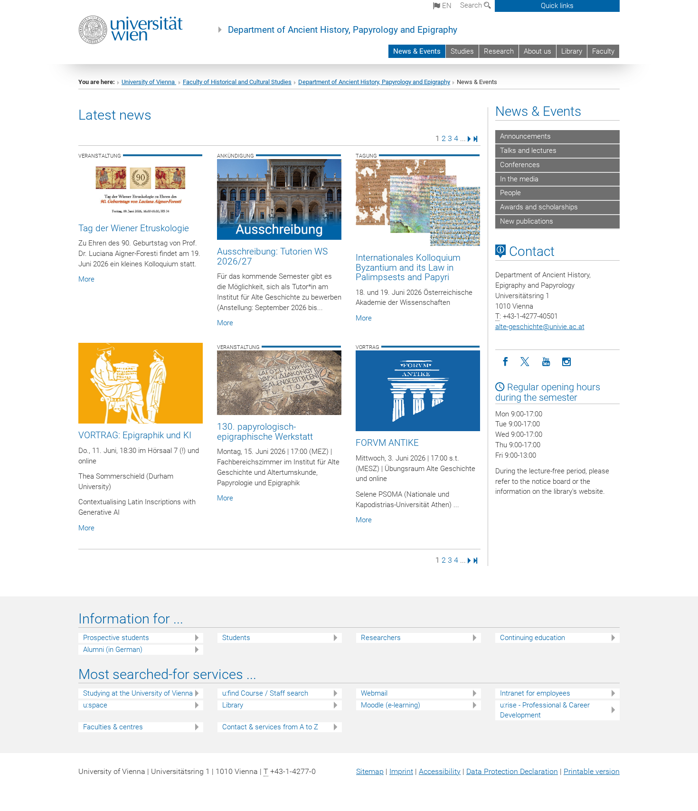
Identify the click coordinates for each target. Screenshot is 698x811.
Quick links (557, 5)
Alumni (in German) (112, 649)
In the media (519, 179)
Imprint (401, 771)
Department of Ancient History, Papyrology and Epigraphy (342, 30)
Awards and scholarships (539, 207)
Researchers (381, 637)
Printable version (592, 771)
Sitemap (370, 771)
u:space (95, 705)
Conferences (520, 164)
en (446, 5)
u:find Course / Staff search (265, 693)
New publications (526, 221)
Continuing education (532, 637)
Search (472, 5)
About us (537, 51)
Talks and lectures (528, 150)
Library (571, 51)
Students (236, 637)
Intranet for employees (535, 693)
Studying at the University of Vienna (138, 693)
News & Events (417, 51)
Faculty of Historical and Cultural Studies (237, 81)
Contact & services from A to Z (270, 727)
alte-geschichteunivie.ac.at (540, 326)
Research (499, 51)
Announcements (525, 136)
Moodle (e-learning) (390, 705)
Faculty (603, 51)
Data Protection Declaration (512, 771)
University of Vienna (149, 81)
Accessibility (440, 771)
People (510, 193)
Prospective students (116, 637)
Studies (462, 51)
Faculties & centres (113, 727)
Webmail (374, 693)
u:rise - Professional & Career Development (545, 710)
